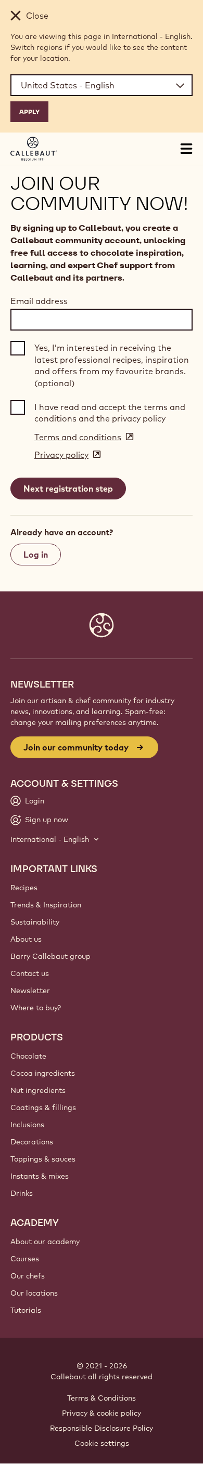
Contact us (29, 973)
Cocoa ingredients (42, 1073)
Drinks (21, 1193)
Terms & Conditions (101, 1398)
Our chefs (27, 1276)
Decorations (31, 1141)
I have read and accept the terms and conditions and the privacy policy (109, 413)
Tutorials (25, 1310)
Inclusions (27, 1124)
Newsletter (30, 990)
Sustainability (34, 922)
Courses (24, 1258)
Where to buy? (35, 1007)
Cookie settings (101, 1443)
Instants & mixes (39, 1176)
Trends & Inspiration (45, 904)
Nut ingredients (38, 1090)
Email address (39, 301)
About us (26, 939)
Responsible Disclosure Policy (101, 1428)
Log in (35, 554)
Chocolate (28, 1056)
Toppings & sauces (42, 1159)
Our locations (34, 1293)
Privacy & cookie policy (101, 1413)
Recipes (23, 887)
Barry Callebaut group (50, 956)
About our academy (45, 1241)
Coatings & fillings (43, 1107)
